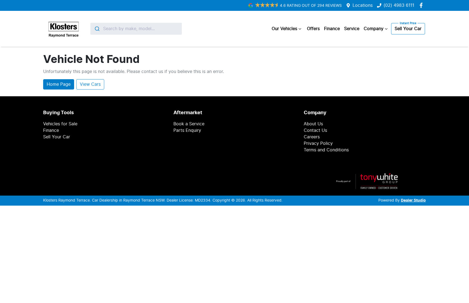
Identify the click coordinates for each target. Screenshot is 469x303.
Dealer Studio (413, 200)
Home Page (59, 84)
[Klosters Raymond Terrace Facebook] (422, 5)
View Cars (90, 84)
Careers (312, 137)
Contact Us (315, 130)
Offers (313, 29)
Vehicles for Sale (60, 124)
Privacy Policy (318, 143)
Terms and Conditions (326, 150)
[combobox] (136, 29)
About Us (313, 124)
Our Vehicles (284, 29)
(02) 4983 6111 (399, 5)
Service (351, 29)
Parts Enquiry (187, 130)
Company (374, 29)
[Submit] (96, 29)
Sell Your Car (408, 29)
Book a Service (188, 124)
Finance (332, 29)
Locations (363, 5)
